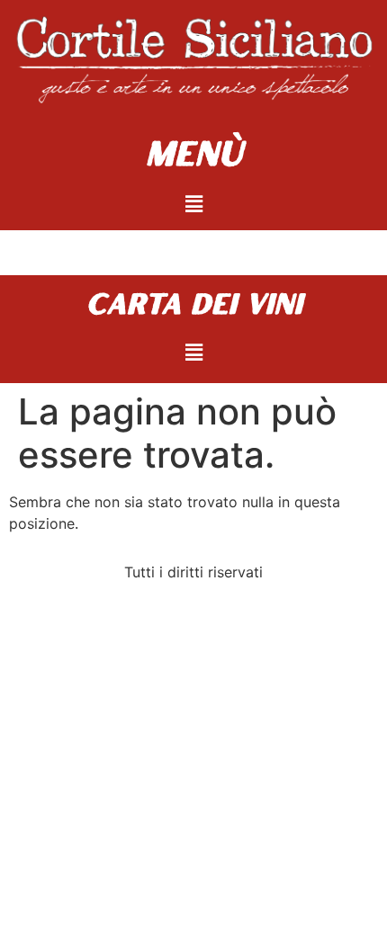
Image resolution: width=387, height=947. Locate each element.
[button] (193, 203)
